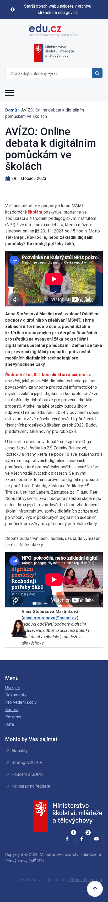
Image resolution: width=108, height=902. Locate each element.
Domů (11, 110)
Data (9, 724)
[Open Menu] (9, 92)
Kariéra (11, 709)
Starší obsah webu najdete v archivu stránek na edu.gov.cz (57, 9)
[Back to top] (95, 889)
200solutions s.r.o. (85, 879)
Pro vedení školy (21, 702)
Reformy (13, 716)
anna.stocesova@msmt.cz (50, 617)
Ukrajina (12, 687)
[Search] (97, 73)
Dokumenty (15, 694)
